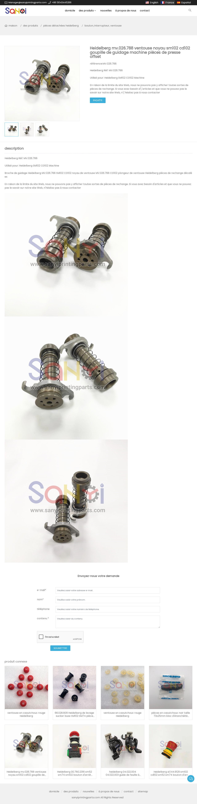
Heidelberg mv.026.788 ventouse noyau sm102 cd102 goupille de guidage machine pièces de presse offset (26, 773)
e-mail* (41, 590)
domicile (70, 10)
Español (186, 2)
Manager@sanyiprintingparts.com (27, 2)
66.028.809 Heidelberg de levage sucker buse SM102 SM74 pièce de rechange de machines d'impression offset (74, 714)
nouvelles (106, 10)
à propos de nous (125, 10)
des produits (86, 10)
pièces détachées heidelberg (61, 25)
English (154, 2)
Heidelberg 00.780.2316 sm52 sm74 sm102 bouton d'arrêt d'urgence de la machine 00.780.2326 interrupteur (74, 773)
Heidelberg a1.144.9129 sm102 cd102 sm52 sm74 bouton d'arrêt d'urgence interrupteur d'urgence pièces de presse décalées (171, 773)
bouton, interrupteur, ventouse (103, 25)
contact (145, 10)
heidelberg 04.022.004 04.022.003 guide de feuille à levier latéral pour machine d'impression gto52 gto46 (122, 773)
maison (12, 25)
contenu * (43, 618)
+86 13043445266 (61, 2)
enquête (97, 100)
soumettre (60, 648)
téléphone (43, 609)
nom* (40, 599)
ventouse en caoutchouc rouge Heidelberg (26, 714)
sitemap (143, 791)
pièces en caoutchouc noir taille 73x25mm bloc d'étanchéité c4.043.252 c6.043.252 (170, 714)
